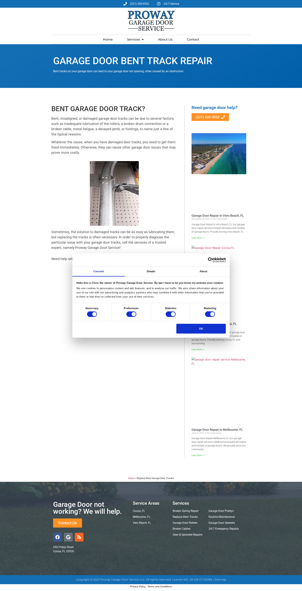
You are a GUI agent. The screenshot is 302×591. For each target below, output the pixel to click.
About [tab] (203, 271)
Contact (193, 39)
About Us (165, 39)
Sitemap (220, 579)
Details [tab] (151, 271)
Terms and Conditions (160, 586)
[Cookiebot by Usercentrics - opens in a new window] (210, 259)
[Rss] (79, 537)
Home (108, 39)
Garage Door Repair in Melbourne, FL (217, 429)
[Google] (68, 537)
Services (133, 39)
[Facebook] (57, 537)
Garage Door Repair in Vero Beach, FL (218, 215)
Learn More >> (198, 238)
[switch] (131, 314)
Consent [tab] (98, 271)
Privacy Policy (137, 586)
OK (201, 328)
